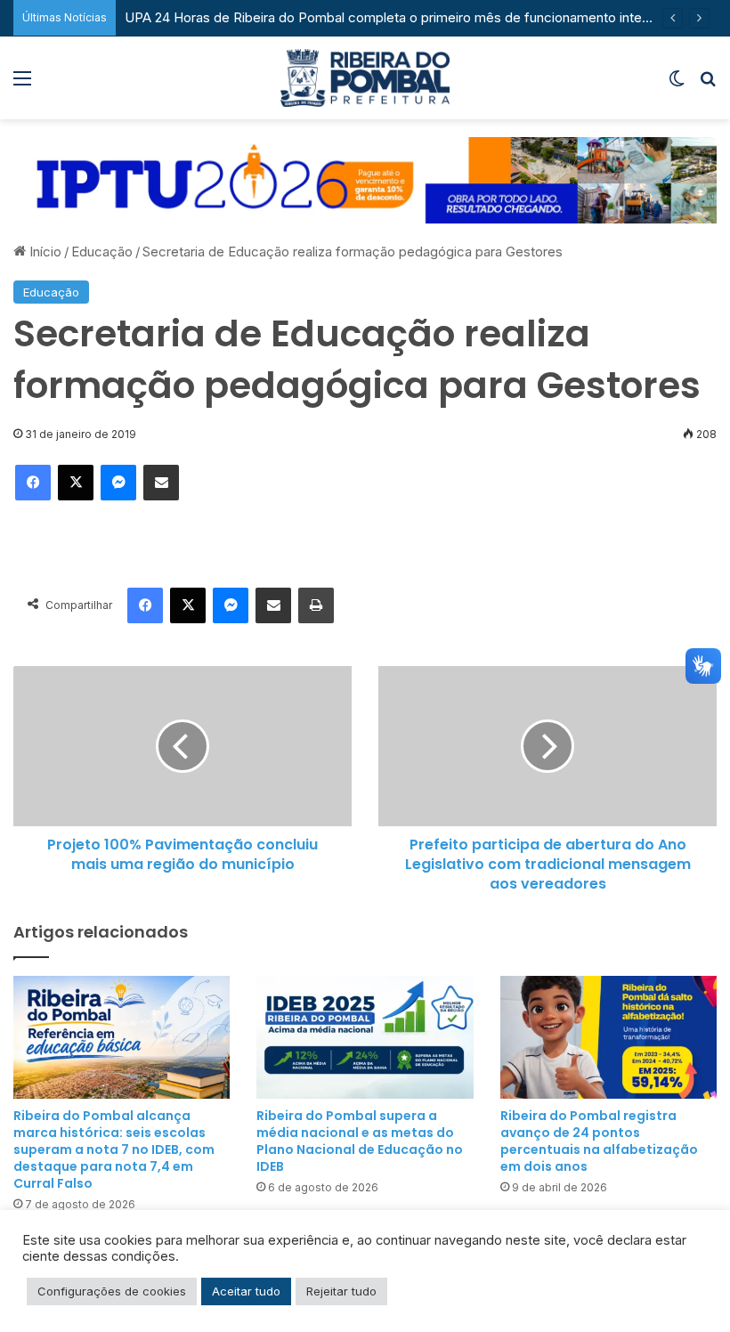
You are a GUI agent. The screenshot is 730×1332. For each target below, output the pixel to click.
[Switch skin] (676, 84)
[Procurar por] (708, 84)
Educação (102, 251)
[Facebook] (33, 482)
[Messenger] (118, 482)
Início (43, 251)
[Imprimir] (316, 605)
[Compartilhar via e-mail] (161, 482)
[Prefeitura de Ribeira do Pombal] (365, 78)
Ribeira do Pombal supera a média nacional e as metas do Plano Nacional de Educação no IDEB (359, 1141)
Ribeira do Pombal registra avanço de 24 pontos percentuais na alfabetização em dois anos (599, 1141)
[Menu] (22, 84)
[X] (75, 482)
